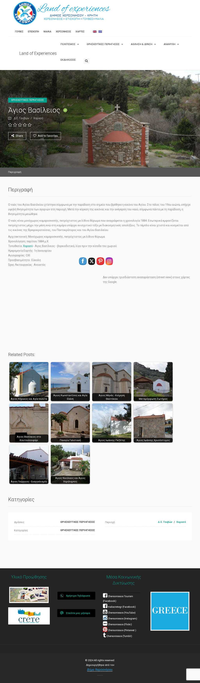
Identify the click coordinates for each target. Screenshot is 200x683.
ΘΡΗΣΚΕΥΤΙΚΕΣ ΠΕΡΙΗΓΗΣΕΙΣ (103, 44)
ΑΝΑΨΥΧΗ (169, 44)
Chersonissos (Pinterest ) (122, 630)
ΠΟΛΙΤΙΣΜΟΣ (68, 44)
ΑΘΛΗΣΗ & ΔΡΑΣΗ (141, 44)
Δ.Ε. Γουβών (21, 118)
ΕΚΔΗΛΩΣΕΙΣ (68, 59)
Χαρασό (38, 118)
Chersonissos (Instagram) (122, 618)
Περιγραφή (14, 172)
